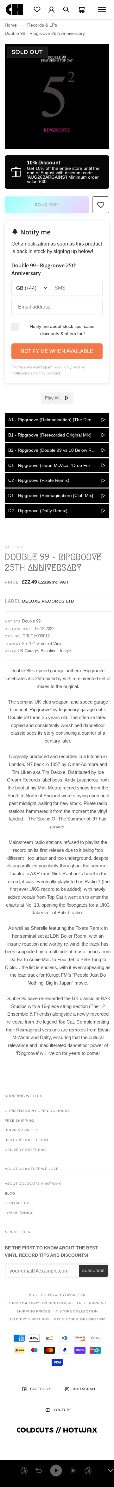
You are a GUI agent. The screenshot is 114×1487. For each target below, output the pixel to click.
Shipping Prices (22, 1130)
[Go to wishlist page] (37, 9)
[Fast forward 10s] (88, 1470)
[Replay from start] (38, 1470)
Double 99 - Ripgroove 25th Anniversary (45, 33)
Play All (54, 397)
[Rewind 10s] (24, 1470)
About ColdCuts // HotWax (33, 1183)
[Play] (56, 1470)
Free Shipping (19, 1120)
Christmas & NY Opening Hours (37, 1111)
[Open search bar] (66, 10)
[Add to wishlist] (100, 205)
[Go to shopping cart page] (81, 10)
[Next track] (73, 1470)
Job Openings (19, 1213)
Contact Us (17, 1203)
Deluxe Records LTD (48, 601)
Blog (10, 1193)
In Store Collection (26, 1140)
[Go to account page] (51, 10)
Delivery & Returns (25, 1150)
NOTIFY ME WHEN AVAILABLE (57, 351)
